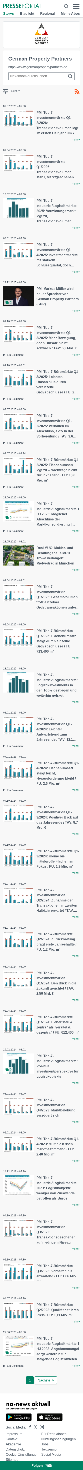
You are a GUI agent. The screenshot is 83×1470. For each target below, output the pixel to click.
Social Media (51, 1454)
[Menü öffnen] (76, 6)
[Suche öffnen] (66, 6)
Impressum (14, 1434)
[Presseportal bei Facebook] (28, 1427)
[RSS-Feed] (77, 91)
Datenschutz (15, 1449)
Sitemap (12, 1459)
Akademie (13, 1444)
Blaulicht (27, 13)
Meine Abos (70, 13)
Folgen (37, 1465)
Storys (8, 13)
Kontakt (11, 1439)
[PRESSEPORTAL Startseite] (22, 6)
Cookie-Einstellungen (22, 1454)
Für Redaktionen (54, 1434)
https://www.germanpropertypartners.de (37, 67)
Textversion (50, 1449)
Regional (47, 13)
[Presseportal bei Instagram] (40, 1427)
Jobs (45, 1444)
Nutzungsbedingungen (58, 1439)
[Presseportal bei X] (34, 1427)
